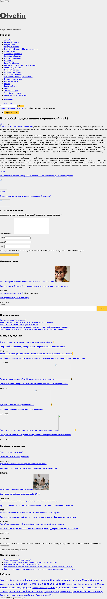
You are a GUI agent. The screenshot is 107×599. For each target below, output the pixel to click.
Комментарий (6, 234)
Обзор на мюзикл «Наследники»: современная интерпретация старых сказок (29, 430)
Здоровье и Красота (12, 56)
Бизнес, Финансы (11, 42)
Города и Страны (11, 47)
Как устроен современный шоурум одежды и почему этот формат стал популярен (35, 329)
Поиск (2, 305)
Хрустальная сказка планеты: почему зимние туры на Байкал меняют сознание (34, 327)
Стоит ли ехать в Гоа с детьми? (13, 320)
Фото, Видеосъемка (12, 93)
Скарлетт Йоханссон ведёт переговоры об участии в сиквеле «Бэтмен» (26, 342)
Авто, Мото (8, 40)
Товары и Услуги (11, 90)
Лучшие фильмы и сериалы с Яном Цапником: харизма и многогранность (27, 379)
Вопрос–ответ (10, 44)
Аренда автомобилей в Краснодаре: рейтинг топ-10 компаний (26, 322)
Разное (7, 84)
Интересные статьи (12, 58)
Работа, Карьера (11, 81)
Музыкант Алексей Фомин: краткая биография (17, 404)
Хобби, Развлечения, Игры (15, 95)
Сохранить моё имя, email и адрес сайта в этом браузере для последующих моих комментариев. (44, 250)
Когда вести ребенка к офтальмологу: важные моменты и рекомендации (27, 281)
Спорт (6, 88)
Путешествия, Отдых (13, 79)
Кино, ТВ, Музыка (11, 63)
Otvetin (13, 15)
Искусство (8, 60)
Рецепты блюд (10, 86)
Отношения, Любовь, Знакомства (18, 77)
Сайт (2, 246)
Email (3, 242)
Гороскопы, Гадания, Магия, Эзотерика (21, 49)
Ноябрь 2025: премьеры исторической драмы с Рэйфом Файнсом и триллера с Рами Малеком (36, 353)
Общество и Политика (13, 74)
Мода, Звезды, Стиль (13, 67)
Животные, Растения (13, 54)
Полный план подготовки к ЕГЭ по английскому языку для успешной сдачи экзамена (32, 524)
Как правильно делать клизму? (11, 293)
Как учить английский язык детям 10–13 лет (19, 324)
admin (2, 124)
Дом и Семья (9, 51)
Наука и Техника (11, 70)
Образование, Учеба (12, 72)
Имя (2, 238)
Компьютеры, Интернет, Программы (20, 65)
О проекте (8, 99)
